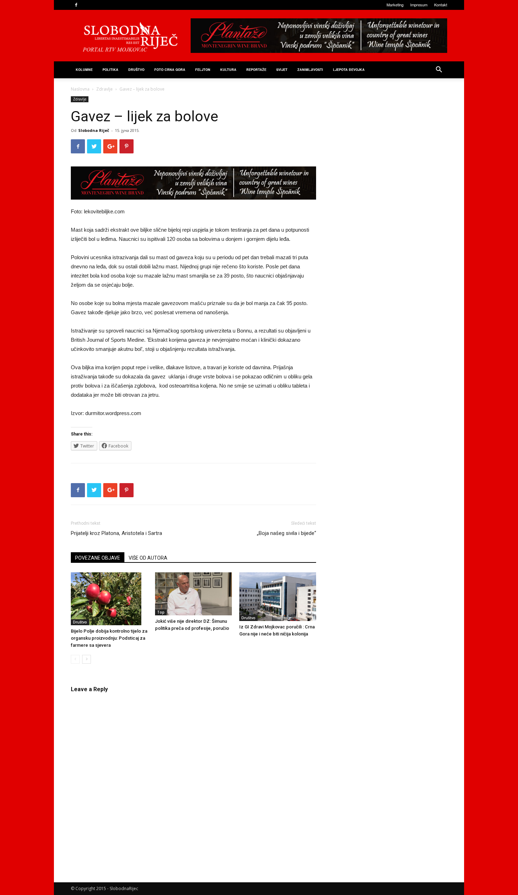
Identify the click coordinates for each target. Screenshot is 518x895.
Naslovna (80, 89)
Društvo (136, 69)
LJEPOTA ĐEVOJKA (349, 69)
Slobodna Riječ (93, 130)
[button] (438, 70)
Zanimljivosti (310, 69)
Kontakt (440, 4)
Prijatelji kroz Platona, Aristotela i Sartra (116, 533)
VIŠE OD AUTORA (148, 558)
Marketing (395, 4)
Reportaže (256, 69)
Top (161, 612)
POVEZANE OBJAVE (97, 558)
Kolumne (84, 69)
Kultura (228, 69)
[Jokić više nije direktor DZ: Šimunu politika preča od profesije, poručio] (193, 594)
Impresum (418, 4)
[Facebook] (76, 5)
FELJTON (202, 69)
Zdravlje (104, 89)
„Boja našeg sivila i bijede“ (286, 533)
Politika (110, 69)
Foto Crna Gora (169, 69)
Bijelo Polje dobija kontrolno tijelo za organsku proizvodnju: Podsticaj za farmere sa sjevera (109, 638)
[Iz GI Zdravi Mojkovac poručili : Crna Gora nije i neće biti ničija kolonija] (277, 596)
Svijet (282, 69)
